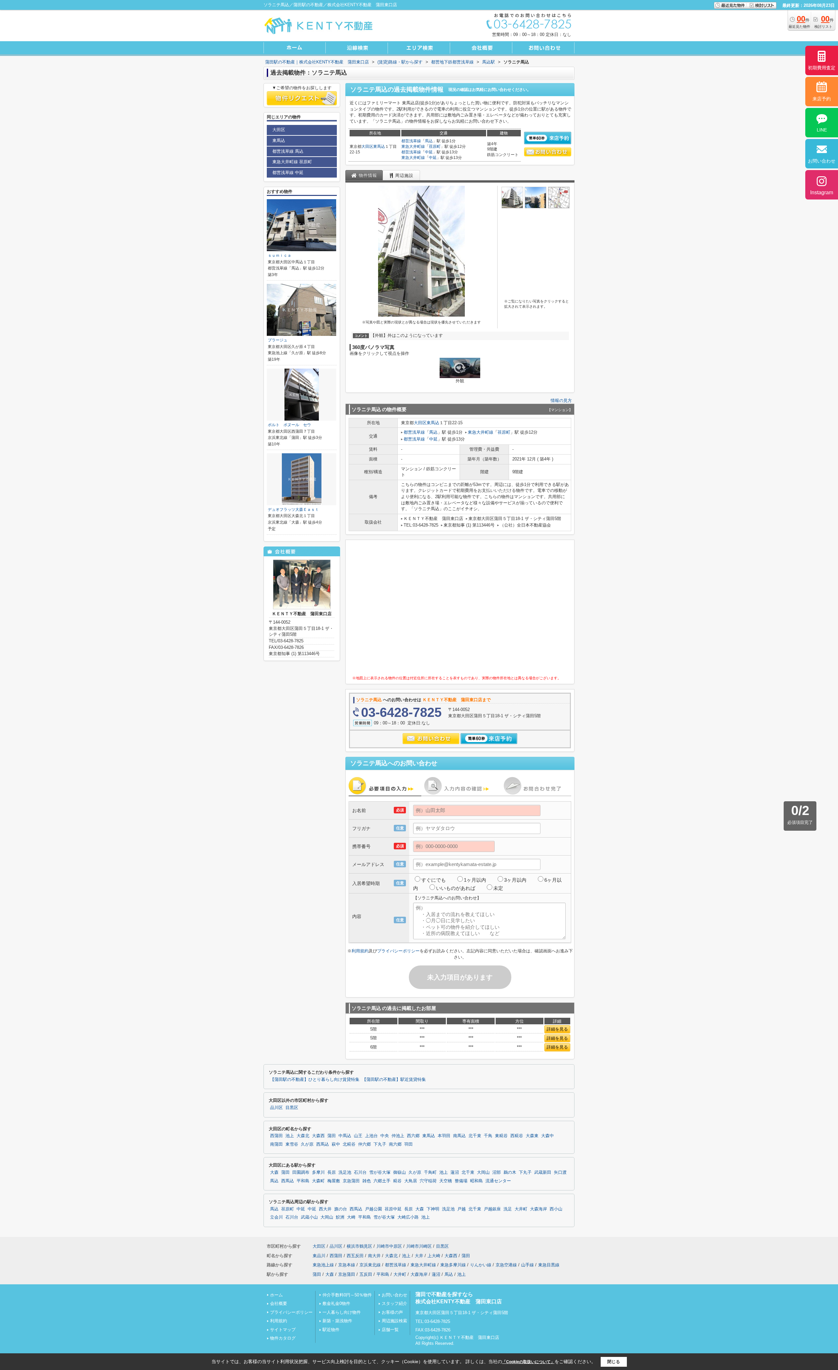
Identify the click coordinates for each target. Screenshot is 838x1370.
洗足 (507, 1209)
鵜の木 (509, 1172)
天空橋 (445, 1181)
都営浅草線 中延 (287, 172)
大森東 (532, 1136)
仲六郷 (364, 1144)
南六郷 (395, 1144)
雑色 (366, 1181)
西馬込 (322, 1144)
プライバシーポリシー (398, 950)
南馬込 (459, 1136)
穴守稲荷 (428, 1181)
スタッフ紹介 (394, 1303)
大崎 (351, 1217)
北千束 (474, 1136)
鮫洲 (340, 1217)
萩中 (336, 1144)
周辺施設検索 (394, 1320)
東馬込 (379, 146)
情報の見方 (561, 400)
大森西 (318, 1136)
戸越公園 (373, 1209)
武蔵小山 (309, 1217)
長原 (331, 1172)
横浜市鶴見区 (359, 1246)
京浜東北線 (370, 1264)
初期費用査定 (821, 67)
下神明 (433, 1209)
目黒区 (291, 1107)
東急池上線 (323, 1264)
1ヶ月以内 (475, 880)
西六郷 (413, 1136)
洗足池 (344, 1172)
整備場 (461, 1181)
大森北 (303, 1136)
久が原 (307, 1144)
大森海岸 (538, 1209)
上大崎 (434, 1255)
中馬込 (344, 1136)
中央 (384, 1136)
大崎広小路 (408, 1217)
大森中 (547, 1136)
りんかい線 (480, 1264)
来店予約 (821, 98)
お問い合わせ (394, 1294)
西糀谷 (516, 1136)
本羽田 (444, 1136)
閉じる (613, 1361)
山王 (358, 1136)
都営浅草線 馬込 (287, 151)
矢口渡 (560, 1172)
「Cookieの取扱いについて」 (528, 1362)
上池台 (371, 1136)
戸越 (461, 1209)
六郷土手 (382, 1181)
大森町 (318, 1181)
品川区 (276, 1107)
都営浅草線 (411, 141)
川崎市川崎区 (419, 1246)
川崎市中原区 (389, 1246)
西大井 (325, 1209)
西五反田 (355, 1255)
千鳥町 (430, 1172)
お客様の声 (392, 1312)
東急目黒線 (548, 1264)
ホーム (276, 1294)
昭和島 (476, 1181)
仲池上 (398, 1136)
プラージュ (277, 340)
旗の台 (340, 1209)
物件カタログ (283, 1338)
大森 (274, 1172)
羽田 (408, 1144)
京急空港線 (506, 1264)
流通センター (498, 1181)
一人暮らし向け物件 (341, 1312)
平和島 (303, 1181)
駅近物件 (330, 1329)
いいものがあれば (455, 888)
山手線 (527, 1264)
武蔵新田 (542, 1172)
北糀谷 (349, 1144)
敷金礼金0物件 (336, 1303)
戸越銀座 (492, 1209)
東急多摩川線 (453, 1264)
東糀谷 (501, 1136)
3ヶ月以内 (515, 880)
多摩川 (318, 1172)
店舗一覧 (390, 1329)
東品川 (319, 1255)
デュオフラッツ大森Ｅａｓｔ (293, 509)
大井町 (521, 1209)
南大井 (374, 1255)
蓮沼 (454, 1172)
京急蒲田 (351, 1181)
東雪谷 (291, 1144)
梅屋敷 (333, 1181)
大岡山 (483, 1172)
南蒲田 (276, 1144)
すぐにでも (433, 880)
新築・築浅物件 (337, 1320)
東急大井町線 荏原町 (292, 161)
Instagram (821, 192)
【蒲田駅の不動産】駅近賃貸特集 (394, 1079)
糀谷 (397, 1181)
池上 (289, 1136)
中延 (429, 152)
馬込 (429, 141)
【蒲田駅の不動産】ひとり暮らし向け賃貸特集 (314, 1079)
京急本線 (346, 1264)
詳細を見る (557, 1029)
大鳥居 (410, 1181)
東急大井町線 (413, 146)
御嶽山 (399, 1172)
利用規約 (360, 950)
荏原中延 (393, 1209)
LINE (822, 129)
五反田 (365, 1274)
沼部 (496, 1172)
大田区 (367, 146)
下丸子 (379, 1144)
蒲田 (331, 1136)
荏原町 (435, 146)
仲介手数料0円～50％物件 (347, 1294)
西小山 (556, 1209)
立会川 (276, 1217)
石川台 (360, 1172)
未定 (498, 888)
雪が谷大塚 (380, 1172)
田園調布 (300, 1172)
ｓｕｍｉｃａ (279, 255)
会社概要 (278, 1303)
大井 (419, 1255)
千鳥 (488, 1136)
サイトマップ (283, 1329)
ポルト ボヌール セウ (289, 425)
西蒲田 (276, 1136)
